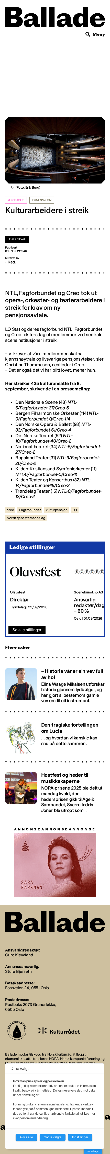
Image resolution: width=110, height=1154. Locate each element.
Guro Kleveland (19, 954)
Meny (99, 34)
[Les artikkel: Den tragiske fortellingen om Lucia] (55, 735)
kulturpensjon (56, 510)
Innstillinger (93, 1151)
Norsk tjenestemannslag (26, 518)
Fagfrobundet (30, 510)
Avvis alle (26, 1137)
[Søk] (88, 34)
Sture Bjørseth (18, 971)
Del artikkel (17, 239)
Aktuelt (16, 200)
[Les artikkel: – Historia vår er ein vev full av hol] (55, 683)
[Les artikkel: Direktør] (38, 590)
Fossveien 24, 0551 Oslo (27, 987)
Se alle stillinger (27, 629)
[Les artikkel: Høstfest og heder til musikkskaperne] (55, 790)
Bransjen (41, 200)
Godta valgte (52, 1137)
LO (74, 510)
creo (10, 510)
